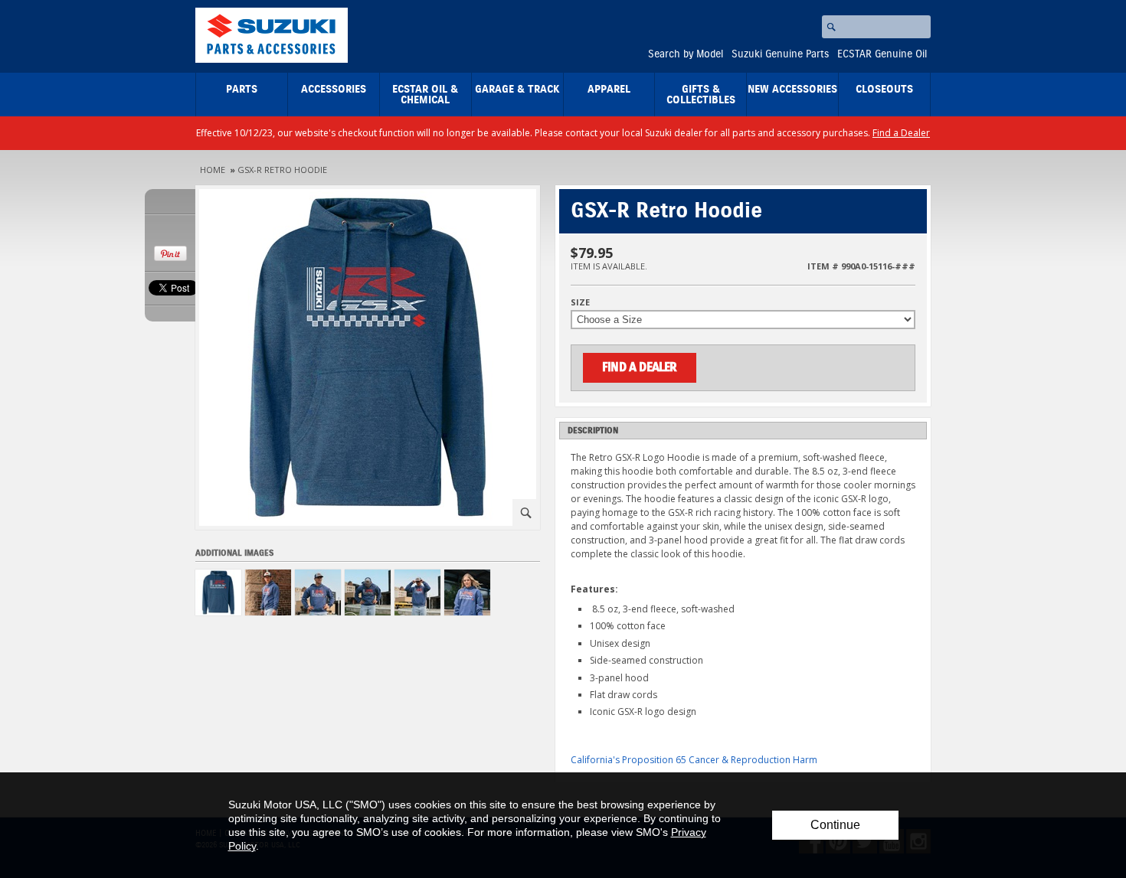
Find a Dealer (901, 132)
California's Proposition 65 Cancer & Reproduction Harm (694, 759)
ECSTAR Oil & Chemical (425, 95)
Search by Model (685, 54)
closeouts (884, 89)
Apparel (609, 89)
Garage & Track (517, 89)
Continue (835, 824)
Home (212, 169)
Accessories (333, 89)
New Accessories (792, 89)
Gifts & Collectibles (700, 95)
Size (580, 302)
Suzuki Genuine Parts (780, 54)
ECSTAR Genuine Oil (882, 54)
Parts (241, 89)
